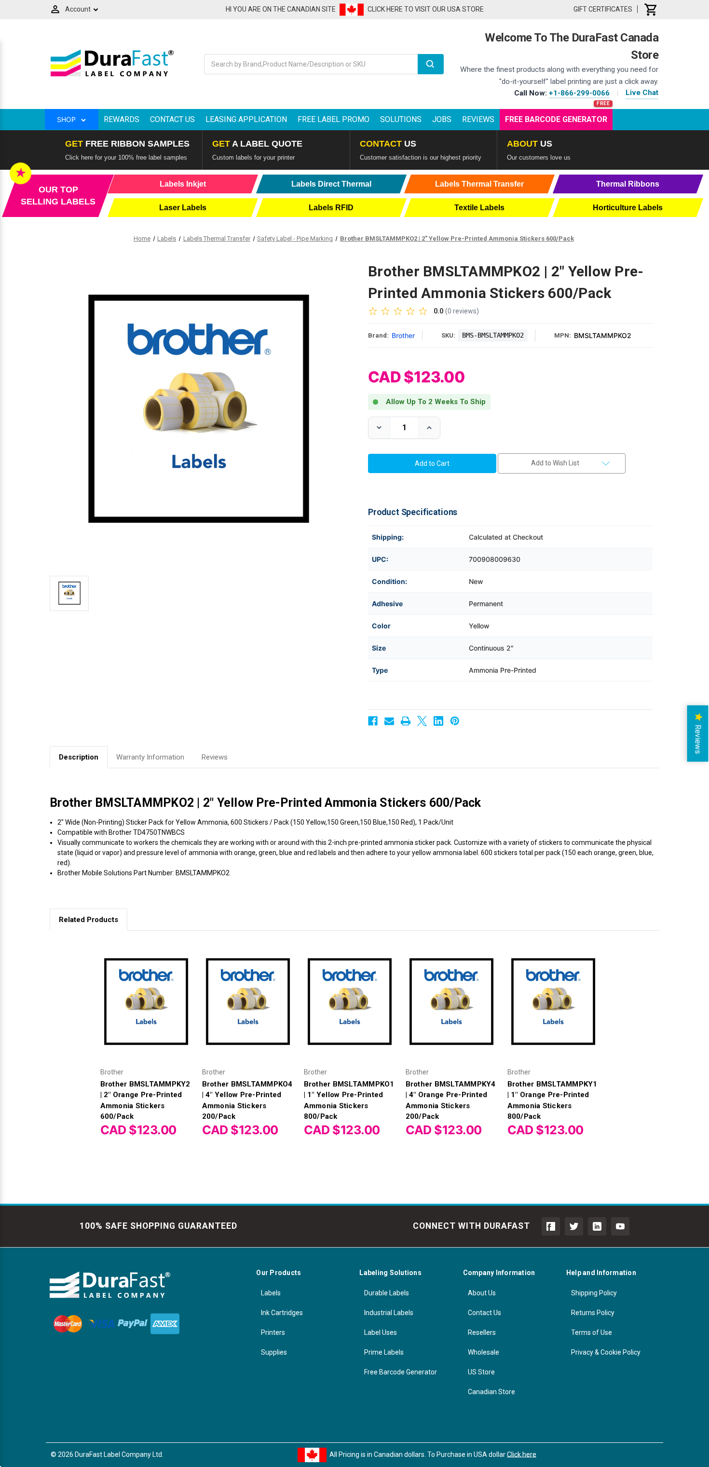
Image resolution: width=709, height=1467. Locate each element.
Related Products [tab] (88, 919)
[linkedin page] (597, 1226)
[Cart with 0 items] (651, 9)
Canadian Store (491, 1392)
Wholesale (483, 1352)
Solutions (401, 119)
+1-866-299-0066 (579, 93)
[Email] (389, 721)
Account (78, 9)
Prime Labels (384, 1352)
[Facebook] (373, 721)
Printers (273, 1332)
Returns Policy (592, 1313)
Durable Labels (386, 1293)
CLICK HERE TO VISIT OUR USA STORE (426, 9)
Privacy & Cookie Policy (606, 1352)
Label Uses (380, 1332)
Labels (271, 1293)
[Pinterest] (455, 721)
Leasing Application (246, 119)
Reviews (478, 119)
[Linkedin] (438, 721)
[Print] (405, 721)
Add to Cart (146, 1009)
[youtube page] (620, 1226)
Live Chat (642, 92)
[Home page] (112, 76)
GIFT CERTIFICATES (602, 9)
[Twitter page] (574, 1226)
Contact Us (172, 119)
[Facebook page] (551, 1226)
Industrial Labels (388, 1313)
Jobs (441, 119)
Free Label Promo (333, 119)
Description (78, 757)
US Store (481, 1372)
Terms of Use (591, 1332)
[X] (422, 721)
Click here (521, 1454)
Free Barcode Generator (556, 119)
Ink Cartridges (282, 1313)
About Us (482, 1293)
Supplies (274, 1352)
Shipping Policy (594, 1293)
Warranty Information (150, 757)
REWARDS (121, 119)
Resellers (482, 1332)
